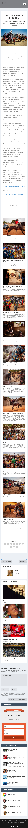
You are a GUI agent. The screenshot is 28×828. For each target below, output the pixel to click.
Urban (23, 751)
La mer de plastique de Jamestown (12, 658)
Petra (4, 600)
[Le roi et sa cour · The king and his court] (14, 258)
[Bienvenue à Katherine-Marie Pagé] (5, 777)
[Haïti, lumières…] (14, 611)
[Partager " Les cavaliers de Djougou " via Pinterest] (17, 544)
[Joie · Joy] (14, 467)
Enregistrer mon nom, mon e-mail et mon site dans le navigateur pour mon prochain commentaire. (13, 694)
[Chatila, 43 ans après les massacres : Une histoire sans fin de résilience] (5, 764)
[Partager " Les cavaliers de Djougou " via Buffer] (23, 544)
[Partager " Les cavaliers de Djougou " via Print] (17, 547)
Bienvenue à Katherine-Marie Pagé (16, 776)
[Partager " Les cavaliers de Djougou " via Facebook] (5, 544)
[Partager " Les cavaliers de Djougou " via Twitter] (8, 544)
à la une (14, 751)
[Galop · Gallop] (14, 234)
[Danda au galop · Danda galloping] (14, 411)
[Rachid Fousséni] (14, 493)
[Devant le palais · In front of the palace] (14, 439)
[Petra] (14, 592)
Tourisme (19, 771)
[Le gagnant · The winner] (14, 361)
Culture (7, 23)
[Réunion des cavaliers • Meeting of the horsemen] (14, 284)
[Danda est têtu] (14, 384)
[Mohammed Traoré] (14, 517)
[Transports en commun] (5, 783)
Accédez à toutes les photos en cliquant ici (14, 186)
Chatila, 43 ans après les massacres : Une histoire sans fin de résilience (15, 764)
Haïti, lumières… (7, 620)
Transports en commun (13, 782)
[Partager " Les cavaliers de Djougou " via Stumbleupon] (11, 547)
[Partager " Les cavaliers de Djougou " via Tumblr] (14, 544)
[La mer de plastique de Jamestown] (14, 650)
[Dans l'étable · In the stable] (14, 336)
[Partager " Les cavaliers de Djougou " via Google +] (11, 544)
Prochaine (22, 528)
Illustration (13, 23)
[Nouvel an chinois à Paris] (14, 630)
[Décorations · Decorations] (14, 310)
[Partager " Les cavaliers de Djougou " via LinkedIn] (20, 544)
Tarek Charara (12, 21)
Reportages (19, 23)
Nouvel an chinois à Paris (10, 639)
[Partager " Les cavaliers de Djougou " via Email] (14, 547)
